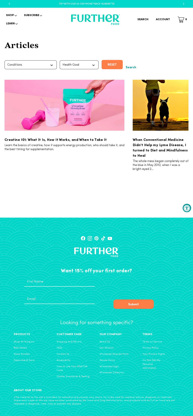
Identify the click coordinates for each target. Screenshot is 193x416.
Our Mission (106, 348)
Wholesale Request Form (114, 354)
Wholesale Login (109, 366)
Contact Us (63, 354)
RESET (112, 64)
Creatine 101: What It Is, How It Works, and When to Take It (56, 139)
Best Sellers (20, 348)
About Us (105, 342)
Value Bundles (22, 354)
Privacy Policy (150, 348)
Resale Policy (107, 360)
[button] (11, 15)
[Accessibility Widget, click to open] (187, 208)
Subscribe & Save (24, 360)
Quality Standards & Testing (73, 376)
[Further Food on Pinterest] (96, 238)
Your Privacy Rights (153, 354)
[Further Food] (95, 20)
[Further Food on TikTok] (103, 238)
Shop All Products (24, 342)
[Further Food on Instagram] (90, 238)
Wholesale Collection (112, 372)
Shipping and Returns (69, 342)
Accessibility (63, 360)
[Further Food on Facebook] (83, 238)
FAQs (59, 348)
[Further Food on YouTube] (109, 238)
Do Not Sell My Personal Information (151, 364)
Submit (133, 304)
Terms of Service (152, 342)
